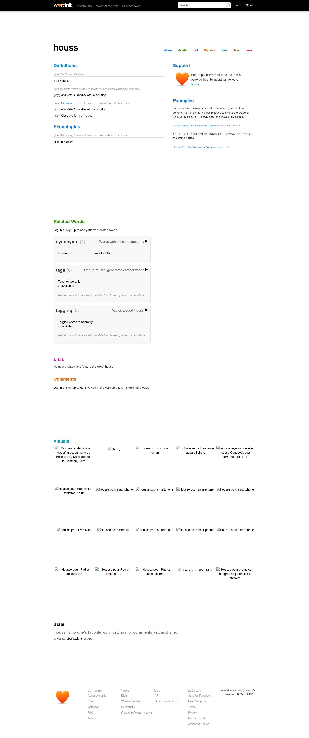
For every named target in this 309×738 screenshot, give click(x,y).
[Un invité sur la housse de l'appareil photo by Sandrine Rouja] (195, 450)
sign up (71, 229)
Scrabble (74, 638)
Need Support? (197, 701)
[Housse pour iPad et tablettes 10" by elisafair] (74, 571)
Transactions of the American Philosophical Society (199, 147)
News (125, 690)
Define (167, 50)
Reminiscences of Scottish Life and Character (196, 125)
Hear (236, 50)
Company (94, 690)
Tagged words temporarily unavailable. (75, 323)
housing (63, 253)
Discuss (209, 50)
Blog (124, 695)
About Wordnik (97, 695)
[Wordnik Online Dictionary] (63, 5)
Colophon (93, 707)
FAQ (90, 712)
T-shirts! (92, 718)
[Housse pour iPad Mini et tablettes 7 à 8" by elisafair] (74, 490)
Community (84, 6)
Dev (157, 690)
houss (195, 84)
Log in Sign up (245, 5)
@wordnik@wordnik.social (136, 712)
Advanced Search (198, 724)
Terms (191, 707)
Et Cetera (194, 690)
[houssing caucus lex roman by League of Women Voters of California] (154, 450)
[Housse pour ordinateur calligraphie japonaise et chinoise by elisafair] (235, 573)
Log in (58, 229)
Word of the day (107, 6)
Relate (182, 50)
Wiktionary (66, 103)
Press (91, 701)
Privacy (192, 712)
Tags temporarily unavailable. (69, 283)
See (224, 50)
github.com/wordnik (166, 701)
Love (248, 50)
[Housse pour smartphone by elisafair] (114, 489)
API (157, 695)
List (195, 50)
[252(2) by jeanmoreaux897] (114, 448)
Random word (131, 6)
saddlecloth (102, 253)
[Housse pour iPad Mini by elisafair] (74, 529)
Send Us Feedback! (200, 695)
